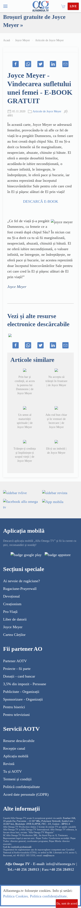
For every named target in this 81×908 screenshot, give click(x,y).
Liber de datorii (15, 619)
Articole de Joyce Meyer (49, 40)
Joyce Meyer (22, 40)
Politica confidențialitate (48, 896)
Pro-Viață (10, 612)
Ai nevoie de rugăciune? (21, 581)
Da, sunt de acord (66, 903)
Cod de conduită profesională (17, 847)
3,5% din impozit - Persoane (24, 684)
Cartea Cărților (14, 635)
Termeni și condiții (17, 779)
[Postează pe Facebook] (15, 64)
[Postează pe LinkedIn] (53, 64)
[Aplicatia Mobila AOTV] (58, 555)
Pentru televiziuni (16, 715)
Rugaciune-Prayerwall (20, 589)
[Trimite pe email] (65, 64)
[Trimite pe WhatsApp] (28, 64)
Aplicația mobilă (15, 756)
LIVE (73, 6)
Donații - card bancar (19, 676)
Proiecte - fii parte (17, 669)
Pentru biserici (14, 707)
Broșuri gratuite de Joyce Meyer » (34, 21)
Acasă (6, 40)
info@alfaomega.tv (60, 864)
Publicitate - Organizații (21, 692)
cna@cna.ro (48, 855)
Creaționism (12, 604)
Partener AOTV (15, 661)
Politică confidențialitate (21, 787)
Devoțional (11, 596)
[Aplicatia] (26, 555)
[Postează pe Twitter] (40, 64)
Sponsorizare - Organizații (23, 699)
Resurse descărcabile (18, 741)
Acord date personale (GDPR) (26, 794)
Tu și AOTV (12, 771)
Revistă (8, 764)
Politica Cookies (15, 896)
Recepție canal (14, 748)
